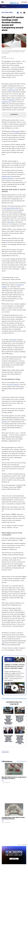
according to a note (13, 90)
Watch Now (23, 2)
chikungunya (11, 100)
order (3, 642)
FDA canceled (16, 131)
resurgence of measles (7, 178)
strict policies (10, 222)
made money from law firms (11, 208)
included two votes (6, 101)
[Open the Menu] (2, 2)
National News (7, 12)
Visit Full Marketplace (21, 761)
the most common (13, 384)
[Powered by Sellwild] (24, 844)
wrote (7, 240)
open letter (13, 339)
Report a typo (5, 751)
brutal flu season (6, 176)
